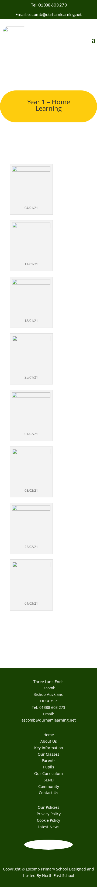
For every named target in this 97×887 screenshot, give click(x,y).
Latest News (49, 826)
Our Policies (48, 807)
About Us (48, 741)
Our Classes (48, 754)
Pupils (48, 766)
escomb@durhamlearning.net (49, 720)
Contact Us (48, 792)
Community (48, 786)
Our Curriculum (48, 773)
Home (48, 734)
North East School (58, 875)
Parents (49, 760)
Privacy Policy (49, 813)
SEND (49, 779)
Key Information (48, 747)
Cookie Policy (48, 820)
